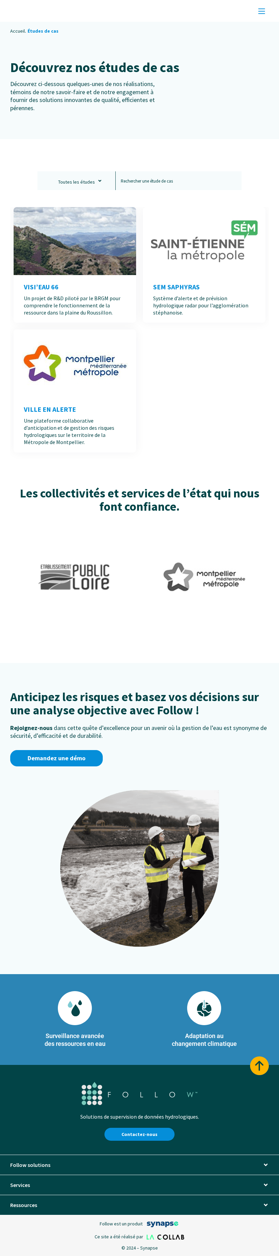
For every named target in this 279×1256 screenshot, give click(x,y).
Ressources (23, 1205)
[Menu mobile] (261, 10)
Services (20, 1185)
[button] (139, 1165)
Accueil (17, 31)
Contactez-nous (139, 1134)
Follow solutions (30, 1164)
